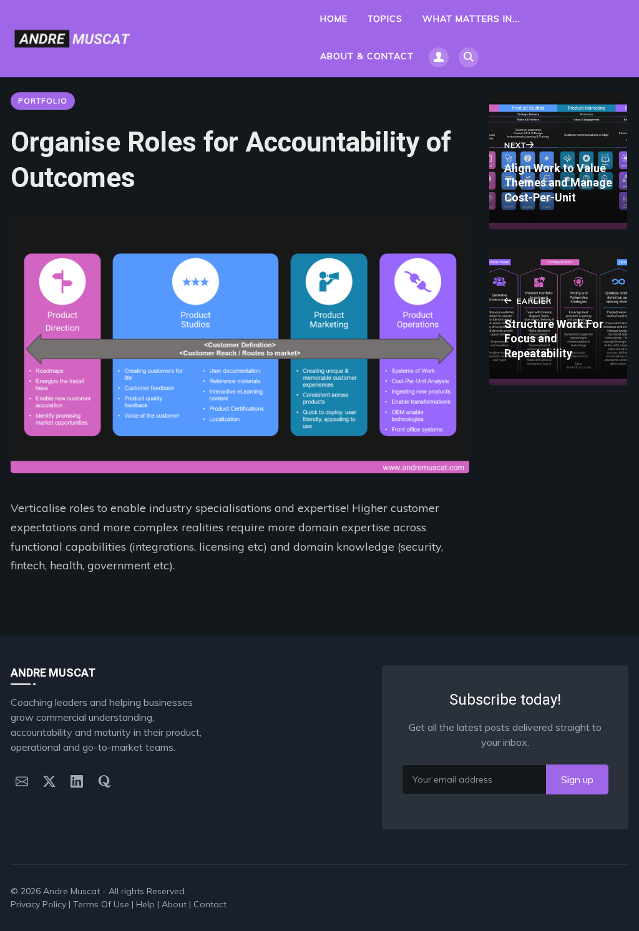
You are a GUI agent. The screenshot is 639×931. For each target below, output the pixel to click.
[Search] (469, 57)
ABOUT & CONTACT (367, 56)
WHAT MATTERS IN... (471, 18)
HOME (334, 18)
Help (145, 904)
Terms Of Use (101, 904)
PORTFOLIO (42, 100)
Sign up (577, 779)
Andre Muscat (71, 891)
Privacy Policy (38, 904)
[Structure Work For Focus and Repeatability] (558, 316)
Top (607, 891)
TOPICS (385, 18)
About (174, 904)
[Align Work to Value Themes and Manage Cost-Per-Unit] (558, 160)
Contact (210, 904)
